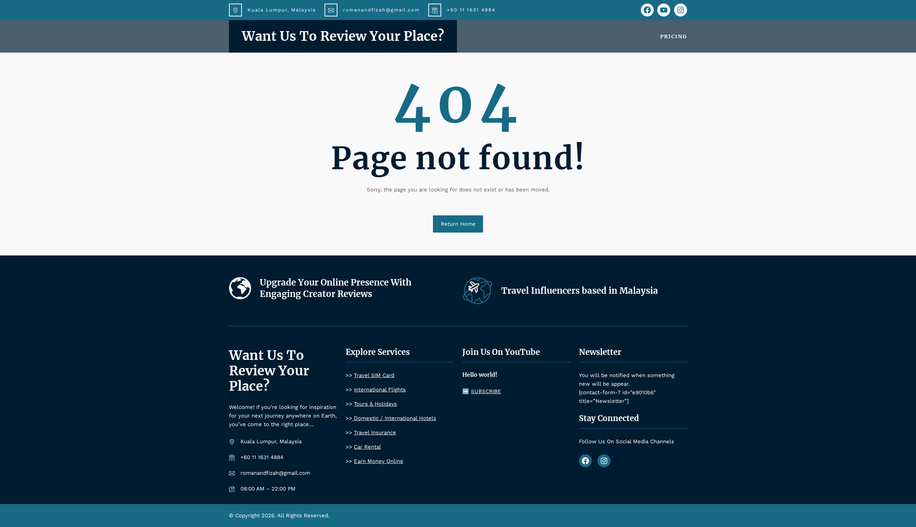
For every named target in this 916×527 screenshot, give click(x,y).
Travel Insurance (375, 432)
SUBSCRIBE (486, 391)
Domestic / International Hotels (394, 418)
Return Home (458, 224)
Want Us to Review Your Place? (343, 36)
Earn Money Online (378, 461)
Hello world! (479, 374)
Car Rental (367, 447)
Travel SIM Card (374, 375)
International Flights (380, 389)
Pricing (673, 36)
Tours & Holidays (375, 404)
